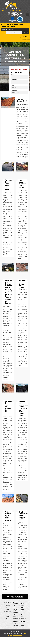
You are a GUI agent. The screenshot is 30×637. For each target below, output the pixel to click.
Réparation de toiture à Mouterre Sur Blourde (8, 616)
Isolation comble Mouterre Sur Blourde (15, 612)
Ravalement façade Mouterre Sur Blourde (23, 621)
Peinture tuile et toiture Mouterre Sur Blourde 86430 (23, 611)
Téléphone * (14, 90)
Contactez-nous (17, 635)
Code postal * (14, 79)
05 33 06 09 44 (16, 13)
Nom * (12, 74)
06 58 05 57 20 (16, 15)
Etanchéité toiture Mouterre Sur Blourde (8, 606)
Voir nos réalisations (7, 29)
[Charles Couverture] (11, 6)
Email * (13, 85)
